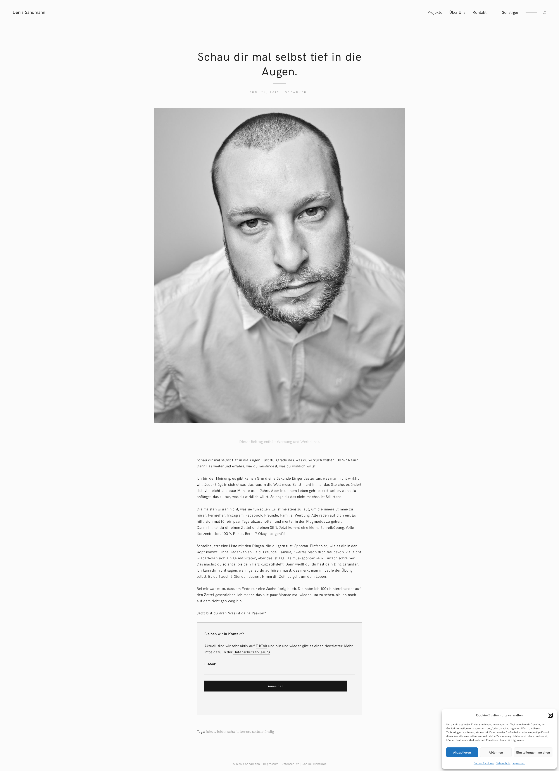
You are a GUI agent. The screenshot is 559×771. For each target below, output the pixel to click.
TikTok (261, 645)
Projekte (435, 12)
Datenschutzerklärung (251, 651)
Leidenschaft (227, 731)
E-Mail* (210, 663)
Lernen (245, 731)
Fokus (210, 731)
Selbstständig (263, 731)
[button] (550, 715)
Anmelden (275, 686)
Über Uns (457, 12)
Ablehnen (496, 752)
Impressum (518, 763)
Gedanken (296, 92)
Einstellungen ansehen (533, 752)
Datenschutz (503, 763)
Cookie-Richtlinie (484, 763)
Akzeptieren (462, 752)
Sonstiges (510, 12)
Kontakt (480, 12)
